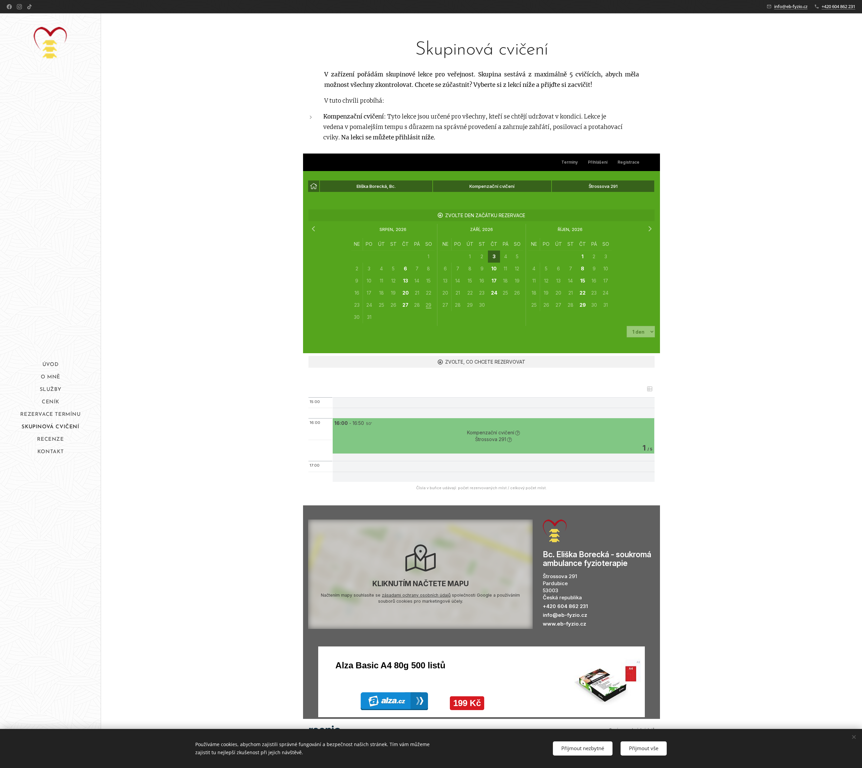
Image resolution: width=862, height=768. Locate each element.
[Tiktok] (29, 6)
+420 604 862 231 (838, 6)
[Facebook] (9, 6)
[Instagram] (19, 6)
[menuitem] (50, 365)
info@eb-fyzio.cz (790, 6)
